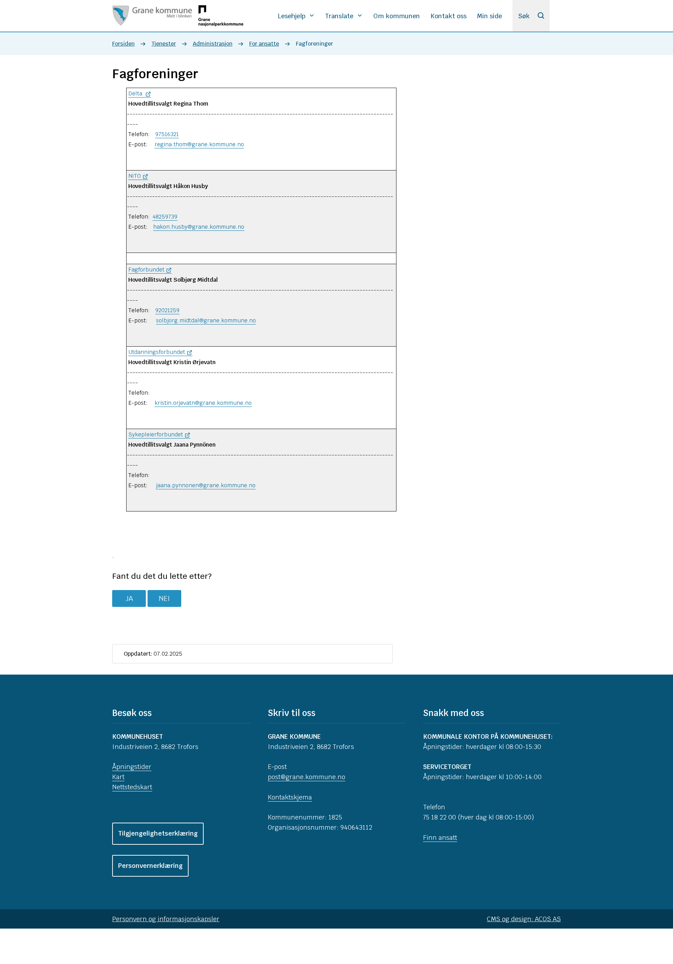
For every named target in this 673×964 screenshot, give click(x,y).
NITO (134, 176)
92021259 (167, 310)
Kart (118, 777)
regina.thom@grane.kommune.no (199, 144)
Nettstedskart (132, 787)
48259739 (164, 216)
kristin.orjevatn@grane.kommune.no (203, 403)
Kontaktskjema (290, 797)
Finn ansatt (440, 838)
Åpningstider (131, 767)
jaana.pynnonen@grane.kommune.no (206, 485)
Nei (164, 598)
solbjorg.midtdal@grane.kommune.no (206, 320)
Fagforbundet (146, 269)
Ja (129, 598)
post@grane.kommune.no (306, 777)
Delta (136, 93)
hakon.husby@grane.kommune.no (198, 226)
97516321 (167, 134)
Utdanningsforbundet (156, 352)
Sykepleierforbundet (155, 434)
